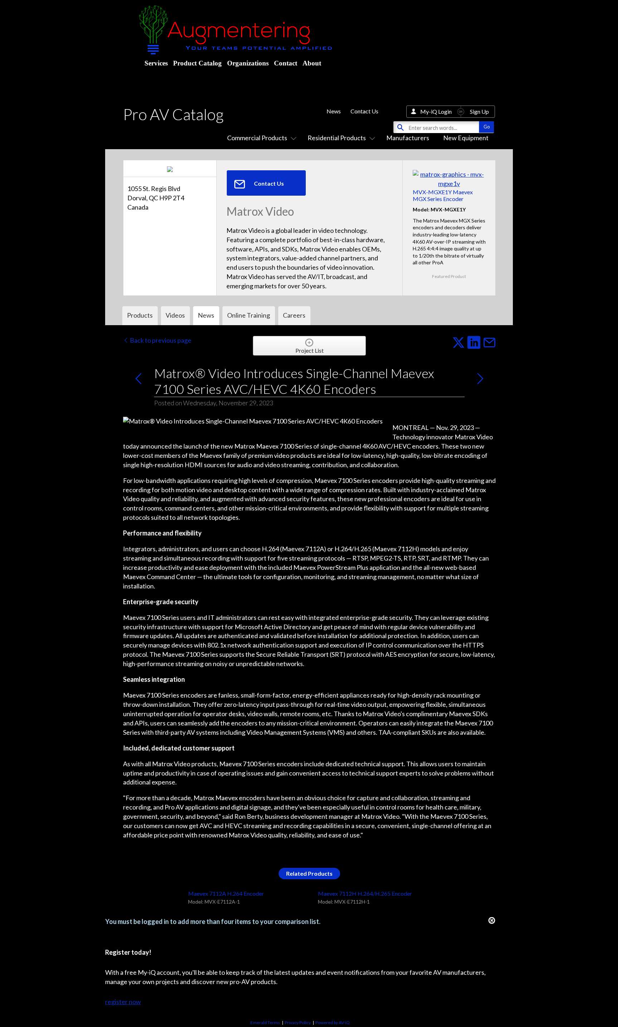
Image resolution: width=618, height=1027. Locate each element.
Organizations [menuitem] (248, 63)
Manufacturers (407, 138)
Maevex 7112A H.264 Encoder (226, 893)
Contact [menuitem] (285, 63)
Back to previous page (160, 340)
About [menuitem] (312, 63)
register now (123, 1002)
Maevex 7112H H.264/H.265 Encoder (365, 893)
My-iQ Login (436, 111)
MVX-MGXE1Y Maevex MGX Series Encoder (443, 195)
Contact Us (364, 111)
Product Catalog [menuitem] (197, 63)
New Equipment (466, 138)
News (334, 111)
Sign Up (479, 111)
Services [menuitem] (156, 63)
